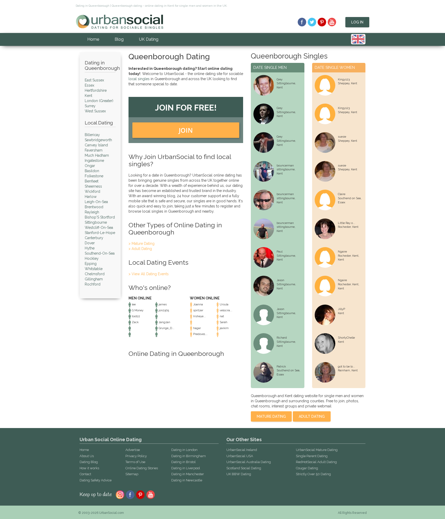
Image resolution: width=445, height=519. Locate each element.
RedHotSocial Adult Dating (316, 462)
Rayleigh (92, 212)
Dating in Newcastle (186, 480)
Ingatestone (94, 160)
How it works (89, 468)
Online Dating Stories (141, 468)
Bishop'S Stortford (100, 217)
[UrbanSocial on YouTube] (332, 22)
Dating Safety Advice (96, 480)
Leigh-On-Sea (96, 202)
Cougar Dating (307, 468)
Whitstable (93, 269)
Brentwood (94, 207)
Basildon (92, 171)
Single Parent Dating (312, 456)
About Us (87, 456)
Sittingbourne (96, 222)
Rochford (92, 284)
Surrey (90, 106)
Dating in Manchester (187, 474)
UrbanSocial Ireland (241, 450)
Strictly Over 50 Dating (313, 474)
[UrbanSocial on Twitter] (311, 22)
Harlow (91, 197)
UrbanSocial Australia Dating (248, 462)
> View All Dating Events (149, 274)
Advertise (132, 450)
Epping (91, 264)
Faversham (93, 150)
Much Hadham (97, 155)
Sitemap (131, 474)
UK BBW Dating (238, 474)
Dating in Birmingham (188, 456)
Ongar (90, 166)
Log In (357, 22)
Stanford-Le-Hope (100, 233)
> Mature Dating (142, 243)
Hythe (90, 248)
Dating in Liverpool (185, 468)
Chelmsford (95, 274)
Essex (89, 85)
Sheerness (93, 186)
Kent (88, 96)
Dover (90, 243)
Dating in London (184, 450)
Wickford (92, 191)
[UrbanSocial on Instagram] (120, 494)
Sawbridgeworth (98, 140)
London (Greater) (99, 101)
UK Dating (148, 39)
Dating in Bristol (183, 462)
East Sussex (94, 80)
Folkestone (94, 176)
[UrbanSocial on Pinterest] (322, 22)
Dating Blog (89, 462)
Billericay (92, 135)
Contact (85, 474)
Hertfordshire (96, 90)
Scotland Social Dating (243, 468)
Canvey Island (96, 145)
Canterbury (94, 238)
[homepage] (119, 21)
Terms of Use (135, 462)
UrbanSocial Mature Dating (317, 450)
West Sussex (95, 111)
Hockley (92, 258)
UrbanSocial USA (239, 456)
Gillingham (94, 279)
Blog (119, 39)
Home (93, 39)
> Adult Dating (140, 249)
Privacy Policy (136, 456)
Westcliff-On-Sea (99, 227)
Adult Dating (312, 416)
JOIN (186, 130)
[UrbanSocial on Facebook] (301, 22)
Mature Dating (271, 416)
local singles (139, 79)
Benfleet (91, 181)
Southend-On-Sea (100, 253)
